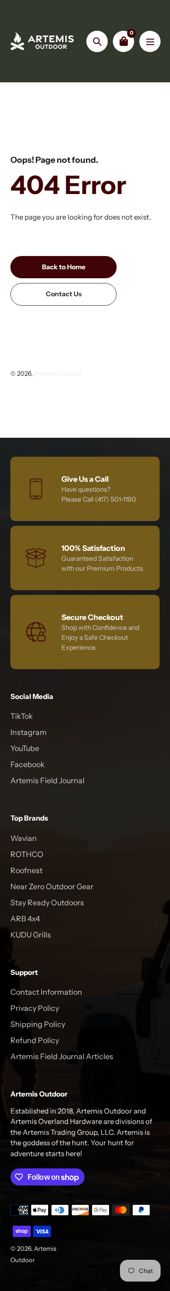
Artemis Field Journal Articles (61, 1056)
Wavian (23, 838)
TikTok (21, 716)
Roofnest (26, 870)
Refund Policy (34, 1040)
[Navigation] (150, 41)
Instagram (28, 732)
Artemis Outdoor (58, 373)
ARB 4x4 (25, 918)
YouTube (24, 748)
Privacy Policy (34, 1008)
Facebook (27, 764)
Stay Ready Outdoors (47, 902)
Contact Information (46, 992)
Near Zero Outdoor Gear (52, 886)
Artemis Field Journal (47, 780)
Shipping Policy (37, 1024)
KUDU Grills (30, 934)
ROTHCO (26, 854)
